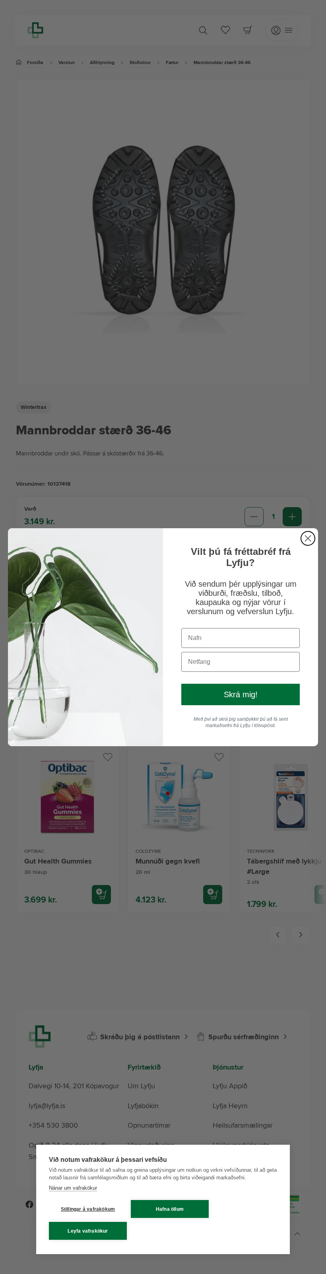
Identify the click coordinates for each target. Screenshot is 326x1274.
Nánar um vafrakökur (73, 1188)
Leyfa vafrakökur (88, 1231)
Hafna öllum (170, 1209)
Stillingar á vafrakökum (88, 1209)
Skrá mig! (241, 694)
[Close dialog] (308, 538)
